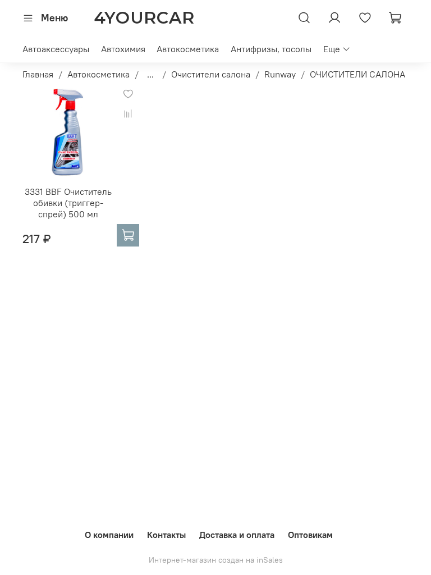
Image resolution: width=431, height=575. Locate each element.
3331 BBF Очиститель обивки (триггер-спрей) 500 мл (68, 203)
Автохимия (123, 48)
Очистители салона (210, 74)
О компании (109, 534)
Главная (37, 74)
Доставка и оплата (236, 534)
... (150, 74)
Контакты (166, 534)
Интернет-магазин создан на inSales (216, 560)
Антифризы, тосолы (271, 48)
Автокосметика (188, 48)
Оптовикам (310, 534)
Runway (280, 74)
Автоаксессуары (55, 48)
